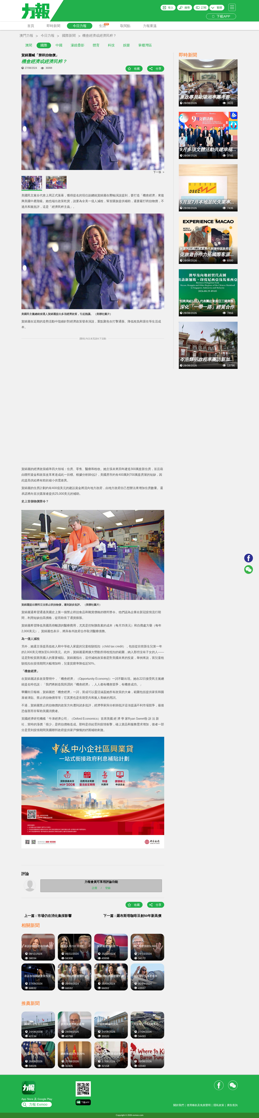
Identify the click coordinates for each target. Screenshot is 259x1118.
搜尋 (187, 7)
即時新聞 (53, 26)
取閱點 (125, 26)
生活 (103, 25)
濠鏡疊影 (77, 45)
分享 (158, 68)
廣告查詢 (232, 1105)
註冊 (94, 887)
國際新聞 (69, 35)
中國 (59, 45)
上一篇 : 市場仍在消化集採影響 (48, 916)
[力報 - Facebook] (248, 558)
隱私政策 (218, 1105)
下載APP (222, 16)
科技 (111, 45)
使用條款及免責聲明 (199, 1105)
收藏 (137, 68)
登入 (170, 7)
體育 (96, 45)
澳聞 (28, 45)
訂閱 (203, 7)
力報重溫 (150, 26)
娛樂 (126, 45)
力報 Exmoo (38, 1104)
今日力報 (79, 26)
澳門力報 (26, 35)
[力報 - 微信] (248, 569)
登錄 (108, 887)
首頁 (30, 26)
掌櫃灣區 (145, 45)
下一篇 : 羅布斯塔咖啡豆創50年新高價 (132, 916)
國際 (43, 45)
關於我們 (178, 1105)
